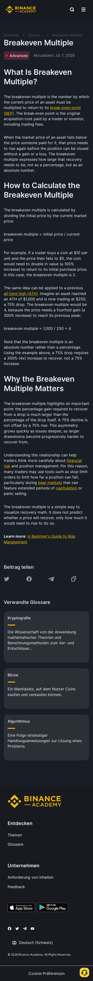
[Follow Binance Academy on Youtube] (32, 928)
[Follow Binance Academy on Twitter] (17, 928)
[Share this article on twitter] (7, 579)
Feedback (16, 886)
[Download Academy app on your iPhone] (21, 908)
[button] (83, 9)
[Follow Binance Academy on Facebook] (9, 928)
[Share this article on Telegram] (51, 579)
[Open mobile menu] (83, 9)
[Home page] (21, 9)
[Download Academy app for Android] (52, 908)
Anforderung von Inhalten (30, 877)
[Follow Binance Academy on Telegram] (25, 928)
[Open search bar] (70, 9)
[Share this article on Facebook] (29, 579)
